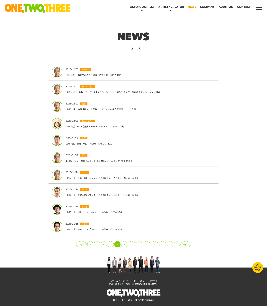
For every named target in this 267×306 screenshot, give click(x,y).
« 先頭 (81, 244)
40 (162, 244)
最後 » (186, 244)
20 (146, 244)
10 (131, 244)
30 (154, 244)
